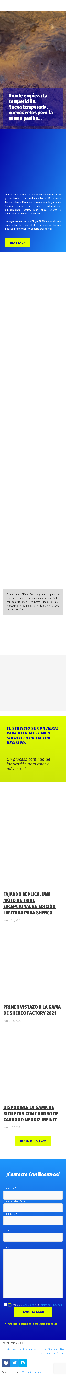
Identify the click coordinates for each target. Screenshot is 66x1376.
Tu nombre (9, 1188)
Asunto (6, 1230)
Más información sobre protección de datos (32, 1323)
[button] (33, 1324)
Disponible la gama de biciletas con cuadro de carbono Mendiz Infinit (31, 1113)
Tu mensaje (9, 1247)
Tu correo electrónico (15, 1201)
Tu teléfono (10, 1214)
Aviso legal (29, 1305)
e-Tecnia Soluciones (30, 1372)
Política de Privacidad (51, 1305)
